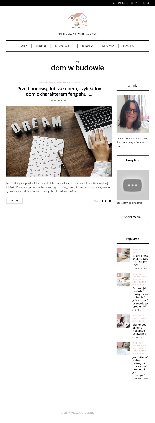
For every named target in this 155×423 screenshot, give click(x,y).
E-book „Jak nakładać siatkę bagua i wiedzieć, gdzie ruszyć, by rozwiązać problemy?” (140, 297)
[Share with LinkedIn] (106, 201)
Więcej (14, 200)
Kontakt (41, 45)
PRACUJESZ (129, 45)
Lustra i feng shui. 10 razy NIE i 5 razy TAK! (140, 260)
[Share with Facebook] (102, 201)
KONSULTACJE (62, 45)
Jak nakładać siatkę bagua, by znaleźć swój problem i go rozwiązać (140, 366)
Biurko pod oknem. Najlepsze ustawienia (139, 329)
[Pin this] (110, 201)
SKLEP (23, 45)
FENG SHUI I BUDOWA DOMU (50, 82)
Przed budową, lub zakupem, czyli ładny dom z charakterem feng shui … (59, 91)
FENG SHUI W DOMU (71, 82)
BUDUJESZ (87, 45)
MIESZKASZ (108, 45)
